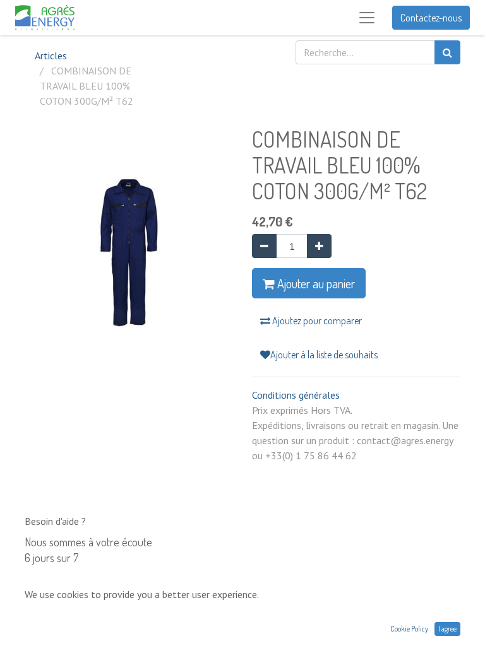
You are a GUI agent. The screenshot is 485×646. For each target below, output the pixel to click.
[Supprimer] (264, 246)
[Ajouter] (319, 246)
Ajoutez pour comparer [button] (316, 320)
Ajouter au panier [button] (315, 283)
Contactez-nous (431, 17)
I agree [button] (447, 628)
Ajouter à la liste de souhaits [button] (324, 354)
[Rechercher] (447, 52)
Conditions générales (296, 395)
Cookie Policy (409, 628)
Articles (51, 55)
